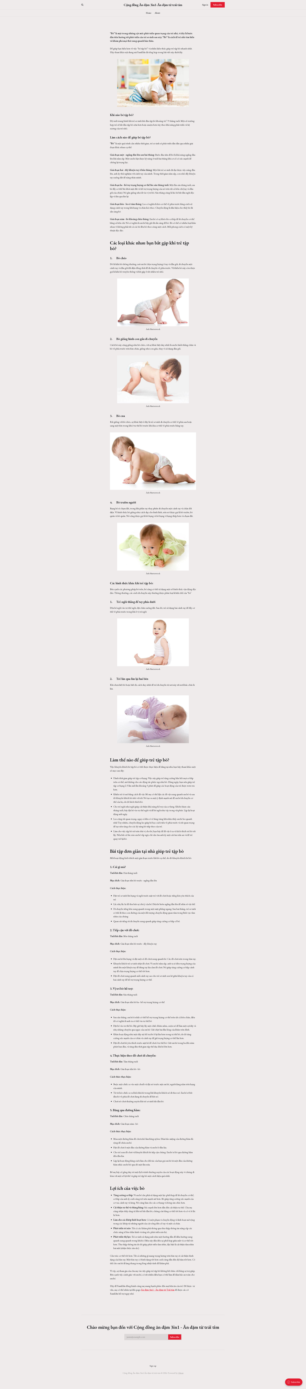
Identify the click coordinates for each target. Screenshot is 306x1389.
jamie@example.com (153, 1336)
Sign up (153, 1365)
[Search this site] (82, 5)
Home (148, 12)
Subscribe (217, 4)
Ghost (180, 1373)
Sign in (205, 4)
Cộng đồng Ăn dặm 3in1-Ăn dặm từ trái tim (153, 5)
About (157, 12)
